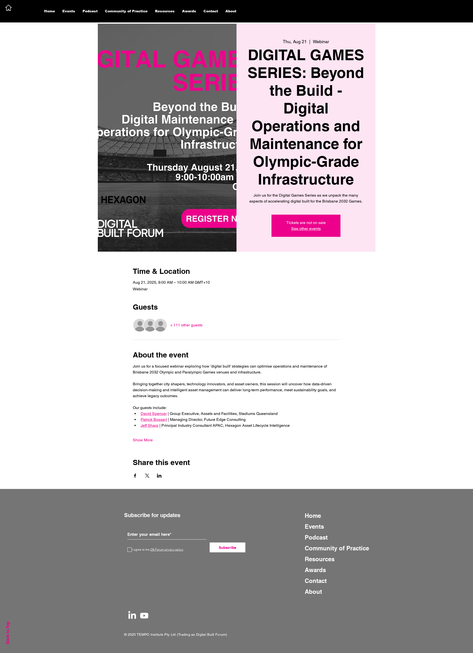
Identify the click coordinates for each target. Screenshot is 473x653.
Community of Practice (331, 548)
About (313, 591)
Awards (315, 569)
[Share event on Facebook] (135, 476)
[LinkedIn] (132, 615)
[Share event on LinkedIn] (159, 476)
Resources (320, 559)
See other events (306, 228)
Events (314, 526)
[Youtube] (144, 615)
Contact (316, 580)
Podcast (316, 537)
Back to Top (7, 633)
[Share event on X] (147, 476)
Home (313, 515)
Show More (143, 440)
